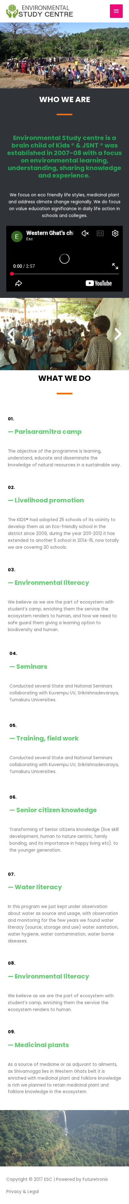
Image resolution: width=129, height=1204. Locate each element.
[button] (11, 334)
